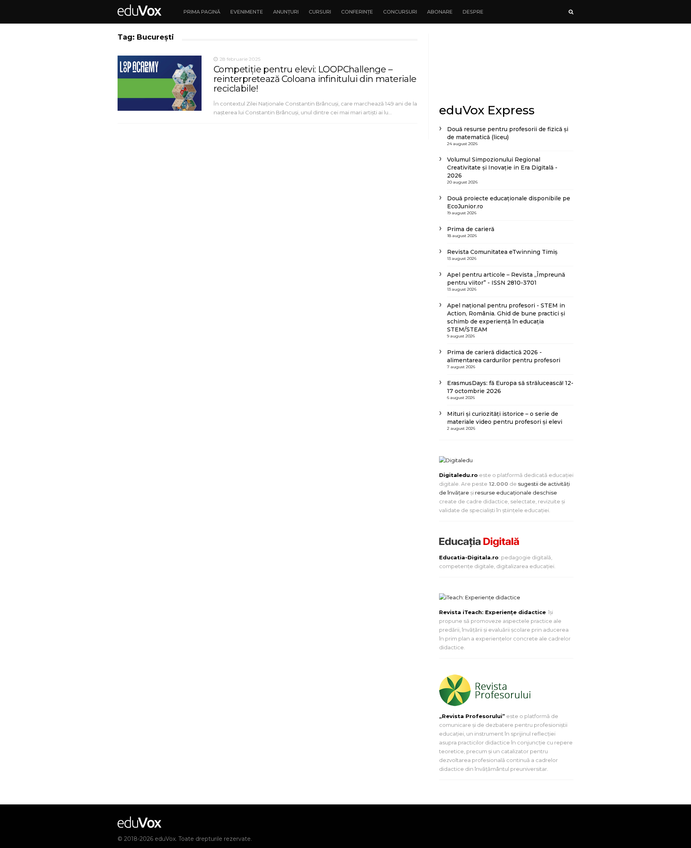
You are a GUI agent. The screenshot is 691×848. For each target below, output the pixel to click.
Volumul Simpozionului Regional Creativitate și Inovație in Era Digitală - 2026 (502, 167)
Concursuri (400, 12)
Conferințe (357, 12)
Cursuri (320, 12)
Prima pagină (202, 12)
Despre (473, 12)
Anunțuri (286, 12)
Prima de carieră (470, 229)
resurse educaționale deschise (516, 492)
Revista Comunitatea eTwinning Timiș (502, 251)
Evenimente (246, 12)
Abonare (440, 12)
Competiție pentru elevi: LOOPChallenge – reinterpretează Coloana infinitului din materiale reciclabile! (315, 79)
